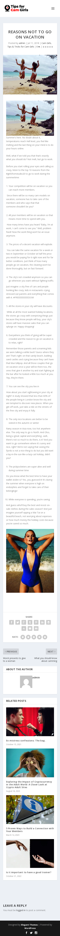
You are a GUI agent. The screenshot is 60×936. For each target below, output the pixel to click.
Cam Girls (46, 43)
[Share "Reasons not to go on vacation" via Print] (36, 628)
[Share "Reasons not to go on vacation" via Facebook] (11, 622)
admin (22, 43)
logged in (20, 910)
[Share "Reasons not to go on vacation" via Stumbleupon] (24, 628)
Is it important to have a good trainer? (28, 872)
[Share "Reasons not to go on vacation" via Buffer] (48, 622)
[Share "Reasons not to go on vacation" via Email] (30, 628)
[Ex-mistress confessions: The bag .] (30, 721)
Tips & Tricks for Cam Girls (20, 46)
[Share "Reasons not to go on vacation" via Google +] (24, 622)
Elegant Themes (29, 924)
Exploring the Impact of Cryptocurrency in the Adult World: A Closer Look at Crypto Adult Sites (29, 784)
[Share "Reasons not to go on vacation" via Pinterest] (36, 622)
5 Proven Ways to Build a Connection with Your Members (30, 830)
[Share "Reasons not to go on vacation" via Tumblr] (30, 622)
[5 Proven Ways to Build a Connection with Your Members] (30, 809)
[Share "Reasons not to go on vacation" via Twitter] (18, 622)
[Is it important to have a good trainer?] (30, 853)
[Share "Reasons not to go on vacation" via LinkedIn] (42, 622)
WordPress (30, 928)
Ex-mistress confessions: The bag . (26, 740)
